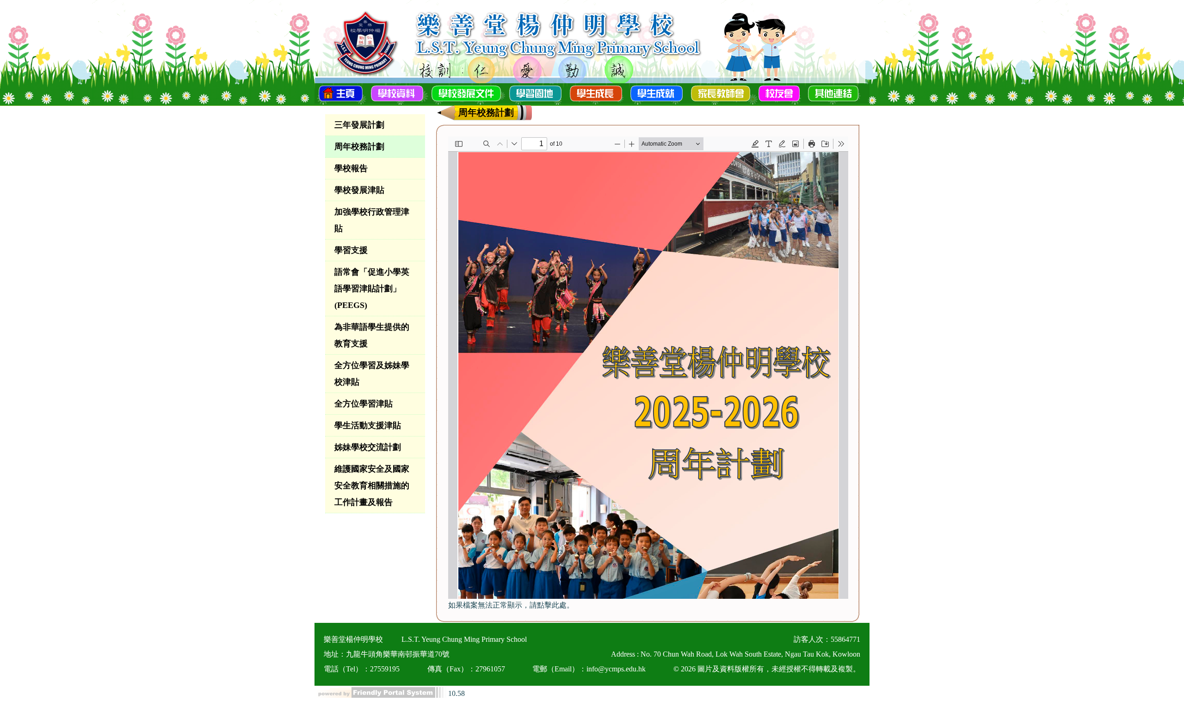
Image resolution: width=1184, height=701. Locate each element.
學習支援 (351, 250)
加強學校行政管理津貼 (371, 220)
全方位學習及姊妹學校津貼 (371, 374)
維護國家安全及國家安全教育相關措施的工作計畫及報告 (371, 485)
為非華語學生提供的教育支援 (371, 335)
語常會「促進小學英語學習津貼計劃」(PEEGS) (371, 288)
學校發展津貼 (359, 190)
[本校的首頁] (341, 92)
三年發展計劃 (359, 124)
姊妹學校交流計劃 (367, 447)
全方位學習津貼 (363, 403)
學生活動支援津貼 (367, 425)
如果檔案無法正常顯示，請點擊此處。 (511, 605)
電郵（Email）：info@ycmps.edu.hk (589, 669)
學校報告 (351, 168)
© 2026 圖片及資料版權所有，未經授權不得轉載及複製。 (766, 669)
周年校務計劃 (359, 146)
